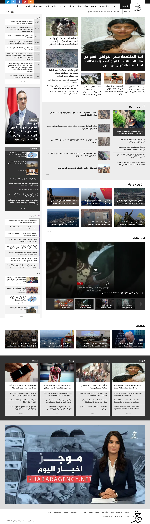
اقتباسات (66, 512)
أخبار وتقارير (104, 6)
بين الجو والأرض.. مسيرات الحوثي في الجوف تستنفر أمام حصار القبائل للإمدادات (63, 92)
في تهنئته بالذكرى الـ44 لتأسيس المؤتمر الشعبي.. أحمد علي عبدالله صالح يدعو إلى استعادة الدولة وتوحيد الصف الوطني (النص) (23, 131)
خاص (54, 6)
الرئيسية (125, 6)
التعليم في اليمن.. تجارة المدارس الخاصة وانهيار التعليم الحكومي (62, 81)
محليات (71, 6)
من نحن (126, 516)
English (115, 6)
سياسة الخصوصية (107, 516)
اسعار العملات (57, 512)
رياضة (93, 6)
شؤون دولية (83, 6)
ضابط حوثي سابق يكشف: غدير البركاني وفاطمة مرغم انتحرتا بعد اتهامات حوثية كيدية (62, 86)
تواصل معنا (118, 516)
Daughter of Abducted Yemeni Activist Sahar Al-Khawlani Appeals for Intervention (96, 11)
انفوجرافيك (38, 6)
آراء (47, 6)
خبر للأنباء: (33, 120)
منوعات (62, 6)
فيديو (49, 512)
